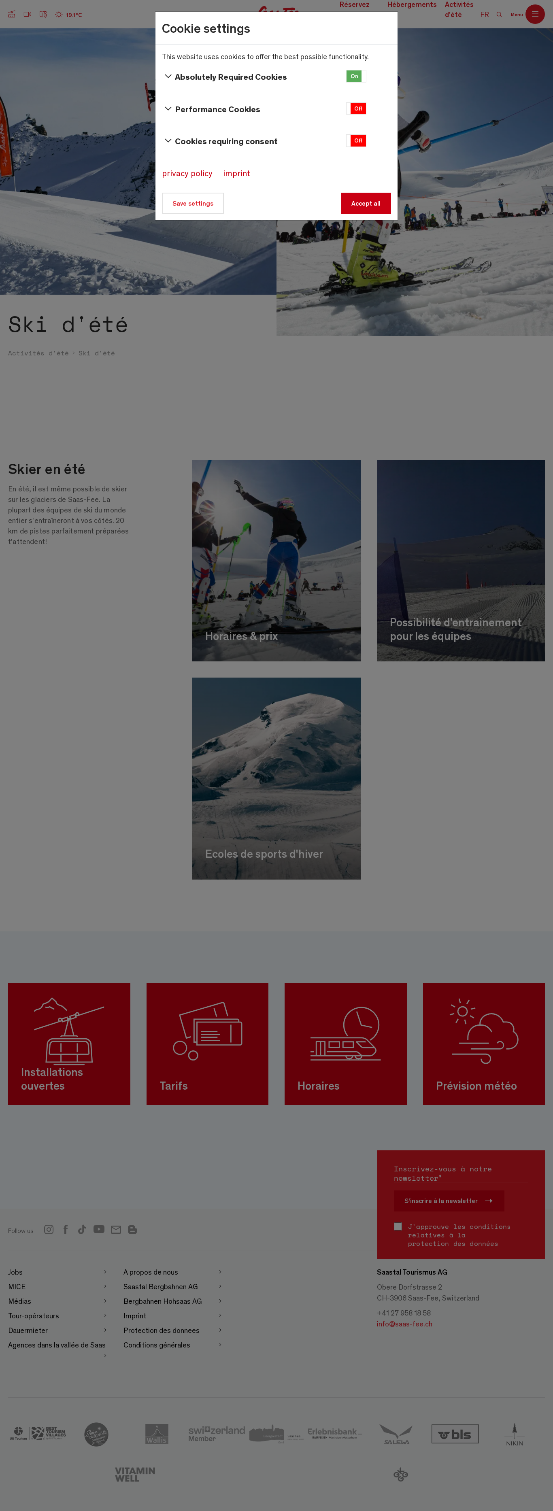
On (354, 76)
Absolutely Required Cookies (231, 76)
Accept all (366, 203)
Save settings (192, 203)
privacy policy (187, 173)
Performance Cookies (217, 109)
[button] (356, 76)
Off (358, 108)
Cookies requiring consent (226, 141)
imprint (236, 173)
